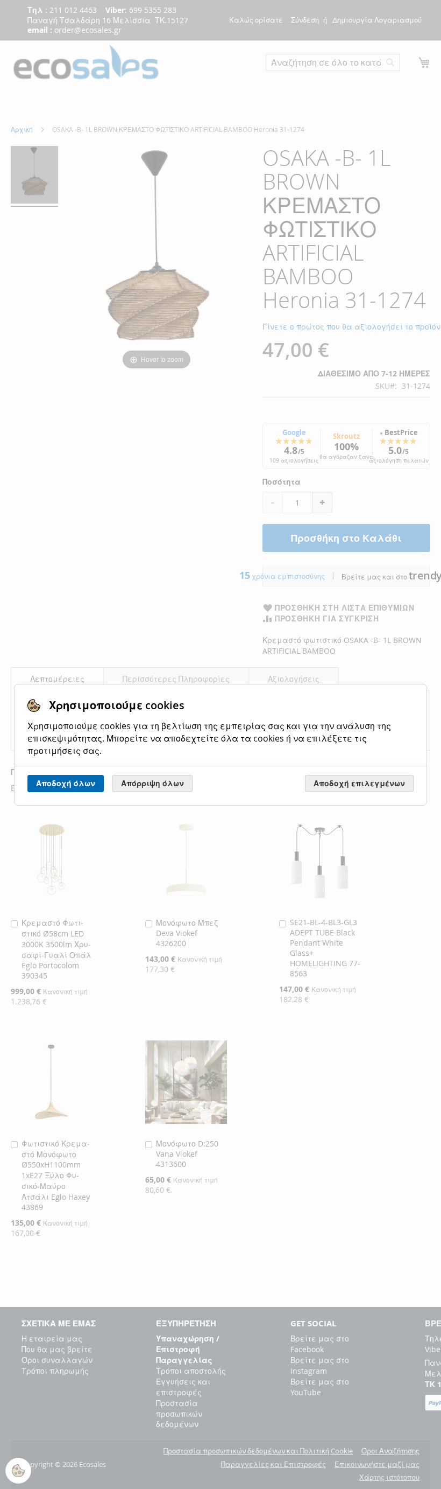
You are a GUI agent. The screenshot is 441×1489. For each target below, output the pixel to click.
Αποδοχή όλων (65, 783)
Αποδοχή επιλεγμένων (359, 783)
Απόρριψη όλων (152, 783)
